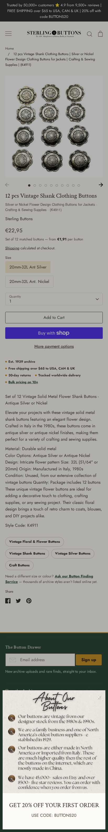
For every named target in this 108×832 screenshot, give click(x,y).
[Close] (99, 697)
